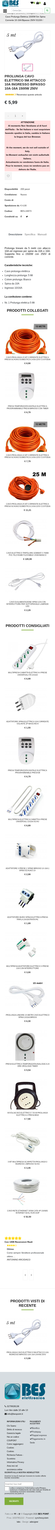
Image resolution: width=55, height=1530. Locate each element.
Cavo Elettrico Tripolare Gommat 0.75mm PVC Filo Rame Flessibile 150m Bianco (27, 554)
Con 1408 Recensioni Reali (19, 1242)
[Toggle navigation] (5, 11)
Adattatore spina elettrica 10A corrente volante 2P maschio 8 (27, 723)
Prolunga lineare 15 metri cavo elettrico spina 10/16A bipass (27, 1016)
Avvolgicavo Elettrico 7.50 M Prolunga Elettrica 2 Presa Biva (27, 1114)
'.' (5, 1320)
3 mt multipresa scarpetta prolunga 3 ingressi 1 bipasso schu (27, 1163)
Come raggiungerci (15, 1444)
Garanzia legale (14, 1433)
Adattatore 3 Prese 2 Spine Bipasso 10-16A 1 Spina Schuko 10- (27, 869)
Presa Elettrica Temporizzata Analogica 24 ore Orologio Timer (28, 1065)
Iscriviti (14, 1501)
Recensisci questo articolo (29, 94)
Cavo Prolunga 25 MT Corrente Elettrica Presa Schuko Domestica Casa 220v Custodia (27, 505)
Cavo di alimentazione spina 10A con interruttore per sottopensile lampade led (27, 604)
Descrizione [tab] (15, 234)
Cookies (10, 1448)
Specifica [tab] (30, 234)
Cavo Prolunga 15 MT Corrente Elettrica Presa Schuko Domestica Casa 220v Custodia (27, 358)
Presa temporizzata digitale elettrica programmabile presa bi (27, 771)
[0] (32, 3)
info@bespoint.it (15, 1414)
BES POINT (43, 1514)
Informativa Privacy (15, 1462)
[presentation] (25, 1275)
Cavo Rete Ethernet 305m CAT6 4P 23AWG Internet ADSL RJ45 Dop (27, 1212)
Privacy (43, 1488)
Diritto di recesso (14, 1429)
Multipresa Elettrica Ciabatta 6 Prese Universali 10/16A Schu (27, 820)
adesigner (34, 1522)
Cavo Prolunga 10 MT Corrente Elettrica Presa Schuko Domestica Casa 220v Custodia (27, 456)
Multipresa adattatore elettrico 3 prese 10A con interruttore (27, 967)
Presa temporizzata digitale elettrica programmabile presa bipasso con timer (27, 407)
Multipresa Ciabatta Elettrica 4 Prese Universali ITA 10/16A (27, 674)
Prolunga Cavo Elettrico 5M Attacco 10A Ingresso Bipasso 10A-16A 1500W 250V (28, 1353)
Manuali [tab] (42, 234)
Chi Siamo (11, 1426)
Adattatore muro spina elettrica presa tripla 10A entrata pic (27, 918)
